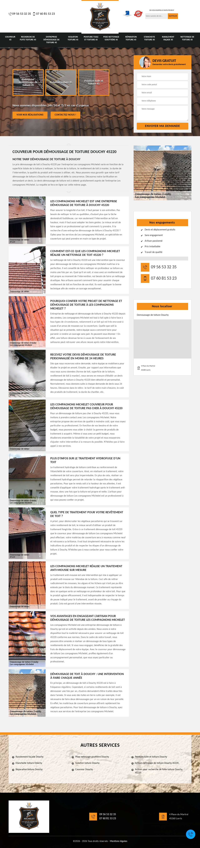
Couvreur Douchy (84, 769)
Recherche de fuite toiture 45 (28, 38)
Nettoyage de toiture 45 (187, 38)
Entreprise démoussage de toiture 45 (51, 40)
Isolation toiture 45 (73, 38)
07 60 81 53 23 (45, 13)
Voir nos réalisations (30, 115)
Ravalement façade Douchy (29, 757)
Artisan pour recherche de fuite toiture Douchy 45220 (158, 771)
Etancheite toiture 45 (149, 38)
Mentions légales (118, 841)
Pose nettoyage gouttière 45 (111, 38)
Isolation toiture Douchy (87, 763)
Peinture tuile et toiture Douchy (151, 757)
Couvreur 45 (10, 38)
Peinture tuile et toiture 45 (91, 38)
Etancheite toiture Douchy (29, 763)
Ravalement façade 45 (168, 38)
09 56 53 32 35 (21, 13)
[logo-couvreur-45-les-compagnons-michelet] (100, 17)
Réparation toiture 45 (131, 38)
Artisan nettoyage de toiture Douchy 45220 (157, 763)
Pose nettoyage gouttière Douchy (92, 757)
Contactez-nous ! (65, 115)
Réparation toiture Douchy (29, 769)
